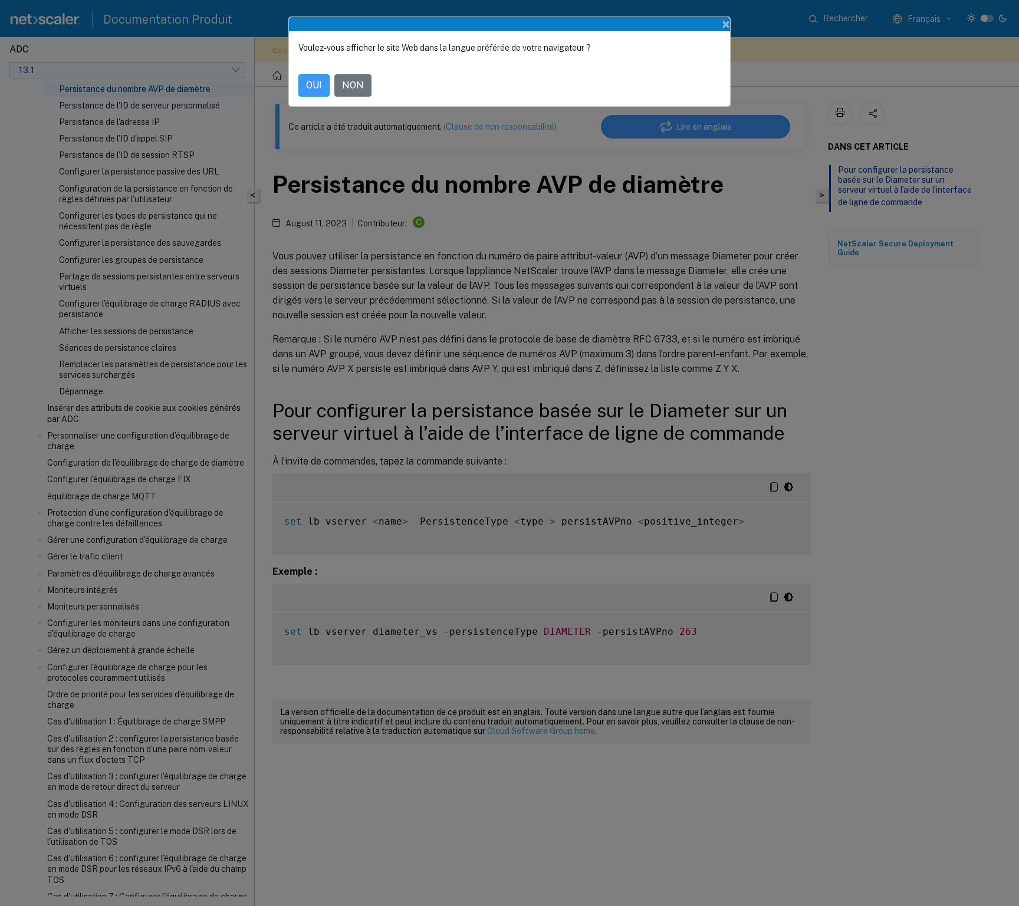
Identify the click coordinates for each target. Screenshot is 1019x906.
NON (353, 85)
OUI (314, 85)
